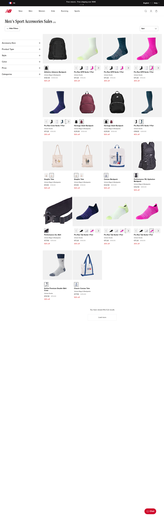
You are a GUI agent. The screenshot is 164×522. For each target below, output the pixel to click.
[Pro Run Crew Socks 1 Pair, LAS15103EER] (67, 122)
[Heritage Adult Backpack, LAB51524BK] (76, 122)
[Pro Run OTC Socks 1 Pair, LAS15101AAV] (141, 122)
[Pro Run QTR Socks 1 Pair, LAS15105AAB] (92, 68)
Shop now (95, 2)
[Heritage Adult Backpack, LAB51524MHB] (81, 122)
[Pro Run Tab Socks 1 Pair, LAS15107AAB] (92, 231)
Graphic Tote (49, 179)
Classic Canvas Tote (82, 288)
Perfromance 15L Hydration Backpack (144, 180)
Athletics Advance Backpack (55, 72)
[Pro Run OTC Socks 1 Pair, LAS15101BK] (136, 122)
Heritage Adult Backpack (83, 126)
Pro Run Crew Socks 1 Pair (54, 126)
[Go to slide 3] (83, 4)
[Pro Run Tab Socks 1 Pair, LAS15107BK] (81, 231)
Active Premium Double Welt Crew (55, 289)
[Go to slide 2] (82, 4)
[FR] (9, 3)
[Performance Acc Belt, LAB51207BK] (46, 231)
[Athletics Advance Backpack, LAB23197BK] (46, 68)
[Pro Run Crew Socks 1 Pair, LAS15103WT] (57, 122)
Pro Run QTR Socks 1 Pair (84, 72)
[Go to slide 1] (80, 4)
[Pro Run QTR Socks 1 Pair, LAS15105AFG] (97, 68)
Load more (102, 317)
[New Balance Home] (9, 11)
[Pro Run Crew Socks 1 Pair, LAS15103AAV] (62, 122)
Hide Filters (13, 28)
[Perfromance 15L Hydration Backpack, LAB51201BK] (136, 175)
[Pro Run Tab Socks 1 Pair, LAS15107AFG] (97, 231)
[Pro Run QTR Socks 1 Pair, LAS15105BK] (81, 68)
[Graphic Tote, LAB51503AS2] (51, 175)
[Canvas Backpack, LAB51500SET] (106, 175)
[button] (151, 11)
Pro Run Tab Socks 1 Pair (83, 235)
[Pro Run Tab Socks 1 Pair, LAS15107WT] (86, 231)
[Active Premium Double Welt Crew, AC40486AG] (46, 285)
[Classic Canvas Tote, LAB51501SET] (76, 285)
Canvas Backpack (111, 179)
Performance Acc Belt (52, 235)
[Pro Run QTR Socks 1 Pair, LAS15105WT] (86, 68)
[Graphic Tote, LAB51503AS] (46, 175)
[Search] (146, 11)
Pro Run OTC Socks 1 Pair (144, 126)
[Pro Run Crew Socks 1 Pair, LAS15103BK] (51, 122)
